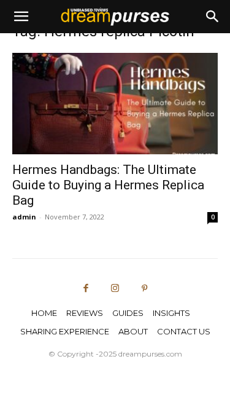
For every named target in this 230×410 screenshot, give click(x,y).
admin (24, 216)
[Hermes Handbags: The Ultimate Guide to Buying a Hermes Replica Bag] (115, 103)
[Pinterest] (144, 289)
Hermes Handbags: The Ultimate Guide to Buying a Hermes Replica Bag (108, 185)
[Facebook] (86, 289)
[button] (20, 16)
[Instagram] (115, 289)
